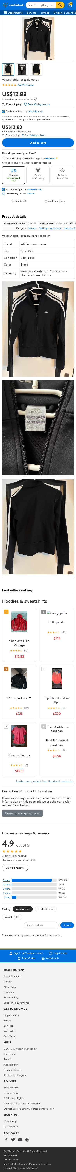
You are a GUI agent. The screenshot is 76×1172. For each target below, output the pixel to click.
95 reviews (28, 85)
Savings (45, 12)
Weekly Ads (52, 958)
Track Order (28, 958)
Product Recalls (12, 1070)
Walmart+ (9, 1031)
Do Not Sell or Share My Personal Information (29, 1108)
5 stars (6, 880)
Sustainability (11, 997)
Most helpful (12, 917)
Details (31, 193)
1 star (7, 897)
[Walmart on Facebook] (6, 1140)
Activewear (56, 228)
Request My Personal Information (22, 1103)
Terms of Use (11, 1087)
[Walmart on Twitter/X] (13, 1140)
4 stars (6, 884)
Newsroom (10, 987)
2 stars (6, 893)
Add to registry (56, 201)
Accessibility (11, 1064)
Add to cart (38, 142)
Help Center (60, 953)
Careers (8, 981)
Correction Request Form (22, 813)
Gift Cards (9, 1036)
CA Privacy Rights (14, 1098)
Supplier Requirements (16, 1002)
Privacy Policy (11, 1092)
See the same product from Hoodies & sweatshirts (45, 781)
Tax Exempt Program (15, 1075)
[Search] (60, 5)
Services (31, 12)
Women (32, 228)
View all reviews (15, 868)
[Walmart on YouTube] (20, 1140)
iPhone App (10, 1121)
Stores (7, 1020)
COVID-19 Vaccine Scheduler (20, 1048)
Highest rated (45, 909)
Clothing (43, 228)
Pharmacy (9, 1054)
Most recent (22, 909)
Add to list (20, 201)
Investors (9, 992)
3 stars (6, 888)
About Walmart (12, 976)
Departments (15, 12)
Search (67, 925)
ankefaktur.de (35, 111)
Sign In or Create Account (28, 953)
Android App (11, 1126)
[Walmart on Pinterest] (27, 1140)
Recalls (7, 1059)
